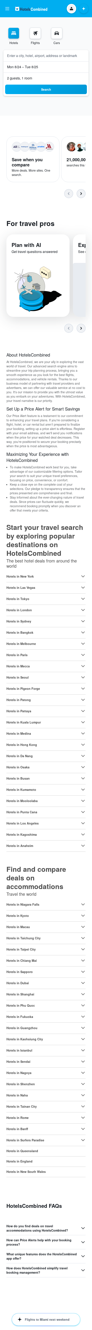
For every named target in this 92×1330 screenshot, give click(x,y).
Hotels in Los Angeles (22, 823)
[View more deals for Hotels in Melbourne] (83, 643)
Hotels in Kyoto (17, 915)
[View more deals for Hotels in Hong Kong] (83, 744)
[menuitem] (13, 36)
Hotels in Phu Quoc (20, 1005)
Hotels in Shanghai (20, 994)
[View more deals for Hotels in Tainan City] (83, 1106)
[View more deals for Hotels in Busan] (83, 778)
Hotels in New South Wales (26, 1171)
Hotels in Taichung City (23, 938)
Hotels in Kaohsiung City (24, 1039)
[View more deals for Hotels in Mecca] (83, 666)
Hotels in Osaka (18, 767)
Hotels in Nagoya (18, 1073)
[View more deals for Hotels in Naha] (83, 1095)
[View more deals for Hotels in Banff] (83, 1128)
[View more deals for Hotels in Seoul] (83, 677)
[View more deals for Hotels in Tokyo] (83, 598)
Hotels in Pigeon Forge (23, 688)
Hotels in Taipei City (21, 949)
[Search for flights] (35, 33)
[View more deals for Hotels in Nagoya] (83, 1072)
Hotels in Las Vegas (20, 587)
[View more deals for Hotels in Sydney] (83, 621)
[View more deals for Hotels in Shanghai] (83, 994)
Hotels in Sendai (18, 1061)
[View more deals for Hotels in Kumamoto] (83, 789)
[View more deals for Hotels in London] (83, 610)
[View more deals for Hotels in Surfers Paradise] (83, 1140)
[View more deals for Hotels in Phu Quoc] (83, 1005)
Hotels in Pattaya (18, 711)
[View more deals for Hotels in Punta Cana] (83, 812)
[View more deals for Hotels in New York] (83, 576)
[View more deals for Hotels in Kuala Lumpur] (83, 722)
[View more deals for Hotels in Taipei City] (83, 949)
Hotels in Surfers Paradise (25, 1140)
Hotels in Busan (18, 778)
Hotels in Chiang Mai (21, 960)
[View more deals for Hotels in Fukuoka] (83, 1016)
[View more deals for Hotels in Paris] (83, 654)
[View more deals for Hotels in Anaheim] (83, 845)
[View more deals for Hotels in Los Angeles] (83, 823)
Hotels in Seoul (17, 677)
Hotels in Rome (17, 1117)
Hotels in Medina (18, 733)
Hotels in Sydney (18, 621)
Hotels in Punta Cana (21, 812)
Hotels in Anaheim (19, 845)
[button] (7, 8)
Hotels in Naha (17, 1095)
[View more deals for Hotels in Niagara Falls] (83, 904)
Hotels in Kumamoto (21, 789)
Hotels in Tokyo (17, 599)
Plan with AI (26, 244)
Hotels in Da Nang (19, 756)
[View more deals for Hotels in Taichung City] (83, 938)
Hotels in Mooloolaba (22, 801)
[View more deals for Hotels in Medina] (83, 733)
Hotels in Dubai (17, 983)
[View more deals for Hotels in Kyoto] (83, 915)
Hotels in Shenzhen (20, 1084)
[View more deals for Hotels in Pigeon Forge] (83, 688)
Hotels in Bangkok (19, 632)
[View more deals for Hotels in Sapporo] (83, 971)
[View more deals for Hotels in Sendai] (83, 1061)
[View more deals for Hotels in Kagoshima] (83, 834)
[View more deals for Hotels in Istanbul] (83, 1050)
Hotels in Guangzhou (21, 1028)
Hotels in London (19, 610)
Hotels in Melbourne (21, 643)
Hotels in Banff (17, 1129)
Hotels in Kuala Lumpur (23, 722)
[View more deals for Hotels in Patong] (83, 699)
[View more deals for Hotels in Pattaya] (83, 711)
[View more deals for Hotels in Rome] (83, 1117)
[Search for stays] (13, 33)
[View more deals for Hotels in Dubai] (83, 983)
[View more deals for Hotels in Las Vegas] (83, 587)
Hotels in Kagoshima (21, 834)
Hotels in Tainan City (21, 1106)
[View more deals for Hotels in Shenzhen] (83, 1084)
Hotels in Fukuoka (19, 1016)
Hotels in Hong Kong (21, 744)
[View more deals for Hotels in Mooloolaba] (83, 800)
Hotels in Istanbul (19, 1050)
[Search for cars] (56, 33)
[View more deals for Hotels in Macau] (83, 926)
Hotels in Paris (17, 655)
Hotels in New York (20, 576)
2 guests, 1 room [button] (19, 78)
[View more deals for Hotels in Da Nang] (83, 755)
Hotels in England (19, 1161)
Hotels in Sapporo (19, 972)
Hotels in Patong (18, 700)
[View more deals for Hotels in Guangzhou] (83, 1027)
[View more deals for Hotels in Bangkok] (83, 632)
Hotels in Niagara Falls (22, 904)
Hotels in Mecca (18, 666)
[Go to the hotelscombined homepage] (31, 9)
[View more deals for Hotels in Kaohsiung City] (83, 1039)
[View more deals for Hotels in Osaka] (83, 767)
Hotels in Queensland (22, 1151)
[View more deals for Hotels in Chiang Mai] (83, 960)
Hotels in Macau (18, 927)
